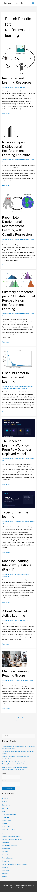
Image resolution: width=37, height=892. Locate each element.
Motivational (6, 848)
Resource (25, 680)
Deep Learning (6, 820)
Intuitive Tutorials (12, 3)
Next (18, 721)
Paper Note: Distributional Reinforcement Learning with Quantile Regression (17, 226)
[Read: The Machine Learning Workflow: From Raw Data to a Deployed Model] (18, 428)
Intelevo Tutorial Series (22, 458)
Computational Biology (25, 386)
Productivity (18, 680)
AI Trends (5, 799)
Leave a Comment (7, 87)
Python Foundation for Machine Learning (14, 864)
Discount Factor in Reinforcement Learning (15, 377)
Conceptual (18, 87)
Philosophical (6, 855)
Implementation (7, 827)
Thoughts (5, 873)
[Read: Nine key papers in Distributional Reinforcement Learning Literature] (11, 129)
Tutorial (18, 388)
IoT (3, 833)
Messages (5, 842)
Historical (12, 388)
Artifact (4, 802)
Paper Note (25, 160)
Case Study (5, 808)
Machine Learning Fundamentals (12, 839)
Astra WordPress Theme (18, 888)
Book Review (6, 805)
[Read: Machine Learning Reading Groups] (14, 659)
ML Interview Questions (22, 574)
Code (16, 386)
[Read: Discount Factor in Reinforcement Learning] (18, 358)
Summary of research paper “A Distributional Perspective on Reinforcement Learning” (18, 300)
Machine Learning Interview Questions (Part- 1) (16, 565)
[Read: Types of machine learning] (18, 499)
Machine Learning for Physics (11, 836)
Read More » (6, 114)
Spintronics (5, 870)
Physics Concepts (7, 858)
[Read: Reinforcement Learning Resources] (18, 59)
